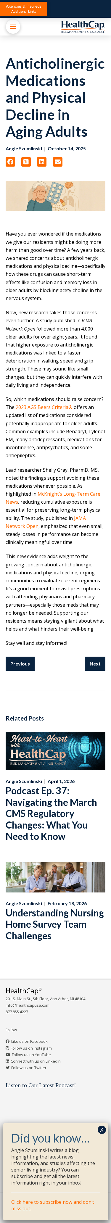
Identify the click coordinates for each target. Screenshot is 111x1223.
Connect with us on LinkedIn (36, 1061)
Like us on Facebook (29, 1041)
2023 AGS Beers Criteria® (44, 407)
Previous (20, 663)
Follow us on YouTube (31, 1054)
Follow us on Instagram (31, 1048)
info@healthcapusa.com (27, 1005)
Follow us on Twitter (28, 1067)
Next (95, 663)
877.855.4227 (17, 1011)
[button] (23, 9)
